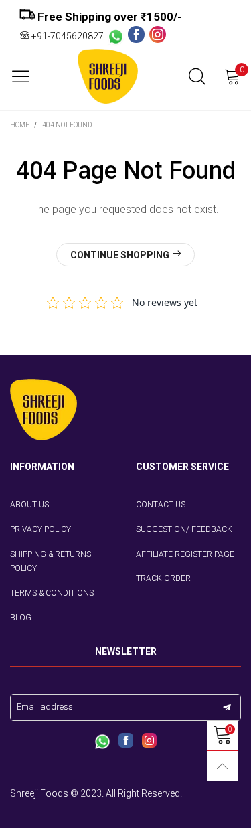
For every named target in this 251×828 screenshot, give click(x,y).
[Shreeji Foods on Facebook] (126, 741)
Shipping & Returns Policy (50, 562)
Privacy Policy (40, 529)
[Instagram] (157, 35)
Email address (45, 706)
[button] (227, 707)
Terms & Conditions (52, 593)
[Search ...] (197, 77)
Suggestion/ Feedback (184, 529)
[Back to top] (222, 766)
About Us (29, 504)
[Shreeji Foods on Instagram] (149, 741)
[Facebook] (138, 35)
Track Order (163, 578)
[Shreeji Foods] (108, 76)
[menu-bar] (25, 76)
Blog (20, 618)
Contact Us (160, 504)
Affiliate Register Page (185, 554)
